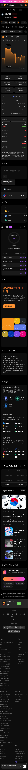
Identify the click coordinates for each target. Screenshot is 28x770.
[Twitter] (22, 107)
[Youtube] (24, 615)
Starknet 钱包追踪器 (5, 659)
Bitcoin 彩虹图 (3, 704)
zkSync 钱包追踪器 (5, 661)
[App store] (8, 627)
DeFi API (2, 740)
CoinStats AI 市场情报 (5, 652)
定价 (19, 644)
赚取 (1, 644)
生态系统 (2, 688)
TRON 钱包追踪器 (4, 678)
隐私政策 (2, 753)
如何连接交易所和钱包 (20, 751)
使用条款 (2, 751)
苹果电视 (17, 701)
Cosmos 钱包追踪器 (5, 668)
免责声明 (2, 749)
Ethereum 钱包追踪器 (5, 671)
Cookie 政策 (3, 756)
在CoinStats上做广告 (23, 652)
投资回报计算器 (4, 697)
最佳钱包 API (8, 586)
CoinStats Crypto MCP (5, 728)
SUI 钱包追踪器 (4, 683)
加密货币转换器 (4, 701)
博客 (1, 647)
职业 (19, 649)
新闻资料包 (20, 647)
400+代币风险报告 (4, 725)
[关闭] (26, 1)
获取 (19, 603)
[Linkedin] (20, 615)
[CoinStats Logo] (9, 5)
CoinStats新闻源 (22, 661)
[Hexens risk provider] (14, 248)
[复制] (22, 96)
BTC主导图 (3, 716)
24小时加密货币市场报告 (6, 713)
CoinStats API (21, 654)
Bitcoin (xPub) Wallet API (6, 742)
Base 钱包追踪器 (4, 673)
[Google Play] (19, 627)
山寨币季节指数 (4, 718)
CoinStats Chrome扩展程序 (21, 694)
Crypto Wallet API (4, 733)
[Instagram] (8, 615)
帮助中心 (17, 749)
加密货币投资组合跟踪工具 (6, 642)
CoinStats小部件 (4, 711)
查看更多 (24, 227)
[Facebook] (14, 619)
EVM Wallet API (4, 737)
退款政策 (2, 758)
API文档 (19, 656)
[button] (22, 96)
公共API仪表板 (21, 659)
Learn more (21, 1)
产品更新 (20, 642)
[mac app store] (14, 631)
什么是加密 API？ (9, 583)
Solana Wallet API (4, 735)
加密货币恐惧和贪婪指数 (6, 709)
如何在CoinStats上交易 (20, 758)
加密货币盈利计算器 (5, 694)
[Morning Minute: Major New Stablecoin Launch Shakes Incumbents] (9, 543)
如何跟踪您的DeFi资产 (20, 753)
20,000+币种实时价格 (5, 721)
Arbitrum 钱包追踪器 (5, 664)
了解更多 (14, 245)
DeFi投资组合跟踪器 (5, 656)
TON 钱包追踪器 (4, 676)
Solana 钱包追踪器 (4, 666)
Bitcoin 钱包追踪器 (4, 680)
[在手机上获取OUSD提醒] (18, 22)
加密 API (13, 579)
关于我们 (20, 664)
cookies (8, 765)
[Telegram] (19, 107)
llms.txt (2, 730)
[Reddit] (25, 107)
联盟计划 (2, 654)
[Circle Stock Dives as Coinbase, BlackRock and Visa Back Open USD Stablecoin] (9, 554)
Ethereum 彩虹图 (4, 706)
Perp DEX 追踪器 (4, 685)
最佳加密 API (20, 583)
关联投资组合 (9, 306)
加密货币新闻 (3, 649)
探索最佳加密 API (13, 574)
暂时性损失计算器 (4, 699)
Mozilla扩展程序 (18, 699)
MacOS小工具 (18, 697)
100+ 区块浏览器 (4, 723)
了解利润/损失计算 (19, 756)
